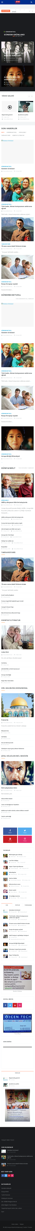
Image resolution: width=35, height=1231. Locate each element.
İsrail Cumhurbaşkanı (7, 595)
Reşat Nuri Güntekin (7, 680)
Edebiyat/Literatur (18, 135)
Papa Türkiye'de (14, 955)
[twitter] (10, 1005)
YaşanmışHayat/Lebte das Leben (13, 60)
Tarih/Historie (5, 135)
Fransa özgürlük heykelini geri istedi (12, 601)
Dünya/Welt (22, 132)
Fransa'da (4, 720)
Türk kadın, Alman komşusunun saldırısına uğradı (18, 916)
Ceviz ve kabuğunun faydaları (10, 804)
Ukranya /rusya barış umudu (17, 949)
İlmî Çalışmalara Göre (9, 788)
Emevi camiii (12, 890)
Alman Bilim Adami (6, 798)
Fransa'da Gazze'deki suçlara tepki (11, 523)
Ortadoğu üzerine (14, 896)
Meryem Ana (5, 731)
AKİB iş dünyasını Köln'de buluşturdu (14, 502)
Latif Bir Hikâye (13, 860)
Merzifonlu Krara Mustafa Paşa (10, 613)
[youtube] (15, 1005)
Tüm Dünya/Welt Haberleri (26, 468)
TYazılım (30, 1227)
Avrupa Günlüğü (6, 675)
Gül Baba (4, 737)
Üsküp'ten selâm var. (7, 541)
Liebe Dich (5, 652)
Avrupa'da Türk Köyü (7, 535)
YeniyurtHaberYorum (10, 58)
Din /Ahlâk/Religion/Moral (9, 1201)
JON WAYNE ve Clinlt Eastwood (10, 669)
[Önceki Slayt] (29, 96)
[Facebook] (5, 1005)
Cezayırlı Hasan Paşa (7, 607)
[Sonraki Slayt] (32, 96)
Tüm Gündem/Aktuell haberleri (25, 298)
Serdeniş (4, 663)
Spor (2, 1211)
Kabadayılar (12, 872)
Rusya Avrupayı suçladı (9, 284)
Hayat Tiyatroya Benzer (16, 866)
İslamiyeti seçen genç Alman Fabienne (12, 748)
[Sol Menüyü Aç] (2, 2)
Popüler (17, 905)
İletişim (22, 1224)
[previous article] (32, 11)
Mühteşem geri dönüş (15, 854)
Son (7, 905)
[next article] (29, 11)
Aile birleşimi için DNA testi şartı (11, 529)
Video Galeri (14, 1224)
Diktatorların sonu (14, 884)
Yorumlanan (28, 905)
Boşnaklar (4, 547)
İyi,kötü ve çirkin (23, 115)
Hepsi (2, 132)
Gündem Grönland (14, 34)
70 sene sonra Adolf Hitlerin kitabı (13, 246)
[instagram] (19, 1005)
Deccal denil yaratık (7, 742)
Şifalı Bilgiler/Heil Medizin (9, 1205)
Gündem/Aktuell (10, 32)
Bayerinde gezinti (7, 115)
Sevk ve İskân (13, 878)
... (1, 338)
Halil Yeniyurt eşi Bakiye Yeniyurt (14, 54)
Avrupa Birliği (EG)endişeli (12, 78)
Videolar (17, 1073)
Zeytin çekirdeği (6, 816)
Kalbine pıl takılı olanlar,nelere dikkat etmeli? (15, 810)
